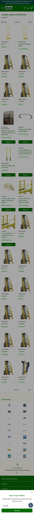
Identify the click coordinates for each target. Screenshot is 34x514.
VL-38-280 (4, 351)
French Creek (5, 42)
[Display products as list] (31, 22)
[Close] (31, 492)
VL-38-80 (4, 268)
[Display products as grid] (29, 22)
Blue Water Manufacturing (5, 127)
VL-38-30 (4, 101)
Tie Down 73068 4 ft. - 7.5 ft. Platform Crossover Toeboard (8, 235)
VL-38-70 (21, 268)
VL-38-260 (4, 379)
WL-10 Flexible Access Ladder (24, 45)
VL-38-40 (21, 73)
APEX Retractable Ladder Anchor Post (8, 166)
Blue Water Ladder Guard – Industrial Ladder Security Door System (8, 132)
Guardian (21, 127)
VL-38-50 (21, 296)
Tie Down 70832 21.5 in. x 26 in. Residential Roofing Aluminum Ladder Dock (25, 152)
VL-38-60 (4, 296)
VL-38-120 (21, 101)
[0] (31, 8)
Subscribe (17, 510)
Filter (5, 22)
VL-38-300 (4, 323)
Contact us (8, 142)
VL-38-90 (21, 233)
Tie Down (21, 148)
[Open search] (25, 8)
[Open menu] (2, 8)
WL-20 (3, 44)
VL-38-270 (21, 351)
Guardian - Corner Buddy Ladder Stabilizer (25, 130)
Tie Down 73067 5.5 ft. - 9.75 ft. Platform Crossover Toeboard (25, 200)
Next (29, 389)
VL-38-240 (21, 379)
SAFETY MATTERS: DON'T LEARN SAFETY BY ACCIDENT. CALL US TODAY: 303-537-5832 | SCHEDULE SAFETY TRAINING (17, 2)
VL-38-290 (21, 323)
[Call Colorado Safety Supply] (30, 505)
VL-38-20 (4, 73)
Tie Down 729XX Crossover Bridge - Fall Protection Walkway (8, 200)
